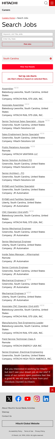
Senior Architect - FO (13, 173)
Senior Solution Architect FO (17, 160)
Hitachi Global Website (28, 423)
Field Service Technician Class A (19, 339)
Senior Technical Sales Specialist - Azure (23, 121)
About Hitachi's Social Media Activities (18, 408)
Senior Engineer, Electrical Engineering (22, 352)
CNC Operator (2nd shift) (15, 212)
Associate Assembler (13, 105)
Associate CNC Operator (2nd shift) (20, 306)
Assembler (7, 88)
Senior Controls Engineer (15, 267)
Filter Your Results (27, 67)
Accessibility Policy (15, 431)
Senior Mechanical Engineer (16, 228)
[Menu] (52, 3)
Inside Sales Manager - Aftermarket (20, 254)
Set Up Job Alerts (27, 77)
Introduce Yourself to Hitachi (20, 381)
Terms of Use (28, 431)
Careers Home (8, 18)
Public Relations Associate (16, 147)
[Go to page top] (52, 389)
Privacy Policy (40, 431)
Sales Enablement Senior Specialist (20, 134)
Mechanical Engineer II (14, 280)
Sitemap (5, 412)
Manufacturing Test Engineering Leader (22, 322)
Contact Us (7, 416)
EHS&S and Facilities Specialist (18, 186)
